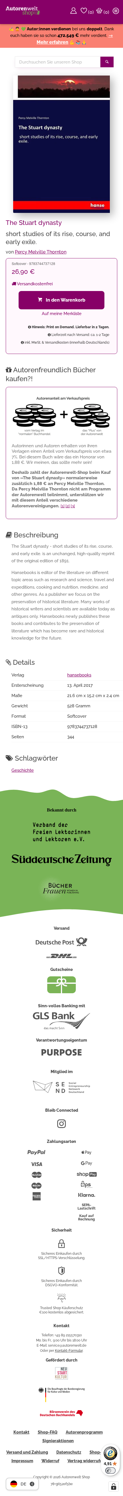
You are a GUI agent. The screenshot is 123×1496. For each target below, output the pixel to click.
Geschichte (22, 770)
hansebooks (79, 675)
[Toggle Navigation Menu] (116, 12)
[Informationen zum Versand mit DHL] (61, 958)
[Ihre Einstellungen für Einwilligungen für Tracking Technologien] (113, 1486)
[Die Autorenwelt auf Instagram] (61, 1126)
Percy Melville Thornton (40, 252)
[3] (73, 506)
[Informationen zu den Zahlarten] (36, 1154)
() (90, 12)
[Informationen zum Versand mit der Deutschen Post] (61, 944)
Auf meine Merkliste (62, 313)
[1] (63, 506)
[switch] (110, 1470)
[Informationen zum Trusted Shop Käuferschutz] (61, 1300)
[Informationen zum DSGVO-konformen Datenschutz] (61, 1273)
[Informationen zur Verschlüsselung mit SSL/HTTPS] (61, 1245)
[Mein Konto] (74, 12)
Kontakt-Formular (69, 1351)
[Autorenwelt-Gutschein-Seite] (61, 991)
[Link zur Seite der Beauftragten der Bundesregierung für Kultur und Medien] (61, 1405)
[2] (68, 506)
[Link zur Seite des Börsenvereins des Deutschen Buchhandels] (61, 1415)
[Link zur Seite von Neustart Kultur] (61, 1379)
